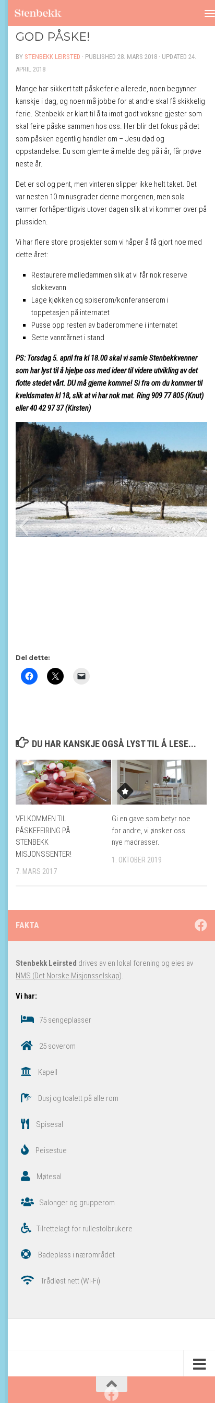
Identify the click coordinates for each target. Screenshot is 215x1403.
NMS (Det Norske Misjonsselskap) (69, 975)
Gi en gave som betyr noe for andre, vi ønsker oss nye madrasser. (151, 830)
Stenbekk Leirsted (52, 57)
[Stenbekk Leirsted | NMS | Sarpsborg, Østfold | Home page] (46, 13)
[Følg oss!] (201, 925)
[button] (23, 526)
